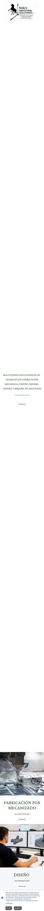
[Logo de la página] (22, 12)
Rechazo (18, 908)
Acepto (8, 908)
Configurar (9, 903)
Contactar (22, 404)
